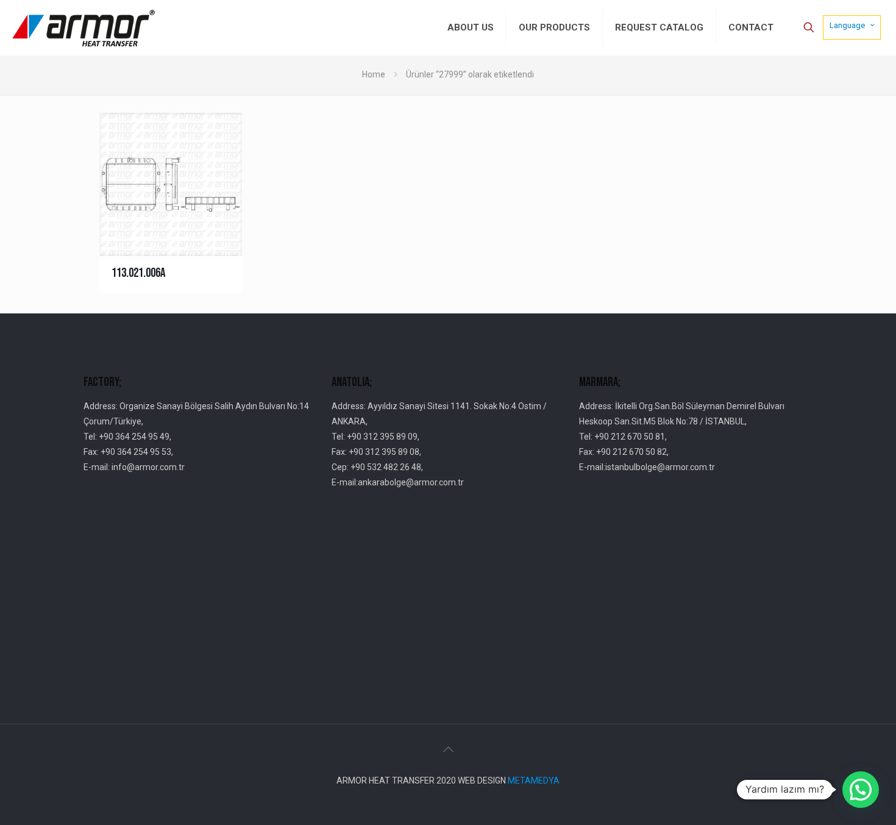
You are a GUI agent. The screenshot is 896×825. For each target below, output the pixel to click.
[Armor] (83, 27)
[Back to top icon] (448, 749)
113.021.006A (138, 272)
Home (373, 74)
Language (847, 25)
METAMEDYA (534, 780)
